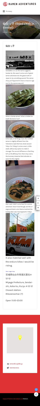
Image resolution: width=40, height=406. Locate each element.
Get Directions (14, 368)
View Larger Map (10, 271)
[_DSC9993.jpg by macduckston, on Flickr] (20, 60)
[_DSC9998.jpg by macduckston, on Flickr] (20, 181)
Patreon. (25, 399)
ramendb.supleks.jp (16, 364)
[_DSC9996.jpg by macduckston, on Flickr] (20, 100)
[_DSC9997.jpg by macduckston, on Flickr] (20, 129)
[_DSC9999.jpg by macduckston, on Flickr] (20, 234)
